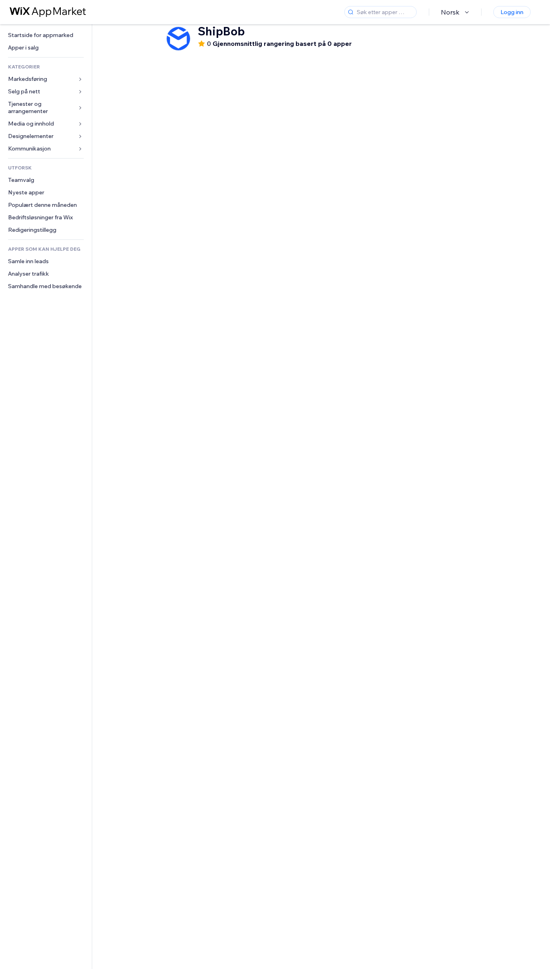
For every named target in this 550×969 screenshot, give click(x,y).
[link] (46, 35)
